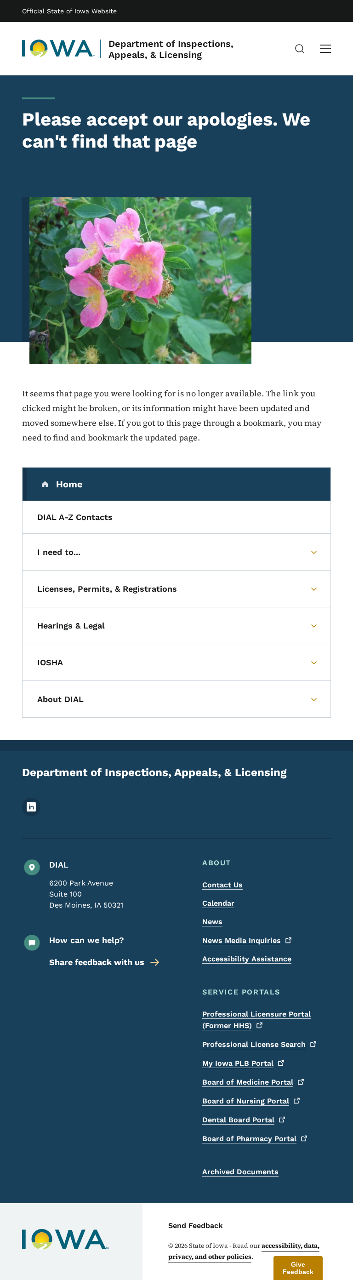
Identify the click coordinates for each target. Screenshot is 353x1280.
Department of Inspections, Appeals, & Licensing (170, 49)
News (212, 921)
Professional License (254, 1044)
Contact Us (222, 884)
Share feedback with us (96, 962)
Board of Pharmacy (249, 1138)
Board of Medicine (247, 1082)
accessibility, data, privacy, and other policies (243, 1251)
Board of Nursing (245, 1101)
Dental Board (238, 1119)
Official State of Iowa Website (69, 11)
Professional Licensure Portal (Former (256, 1020)
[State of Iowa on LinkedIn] (31, 813)
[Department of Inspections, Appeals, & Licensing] (59, 49)
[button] (298, 1268)
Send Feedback (195, 1225)
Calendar (218, 903)
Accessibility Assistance (246, 958)
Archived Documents (240, 1171)
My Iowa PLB (237, 1063)
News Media (241, 940)
